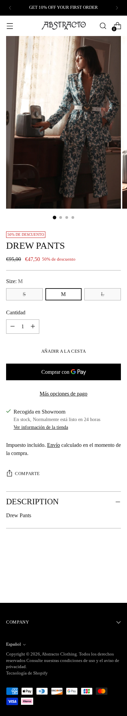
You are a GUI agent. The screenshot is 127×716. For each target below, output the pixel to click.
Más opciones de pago (63, 394)
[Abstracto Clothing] (64, 26)
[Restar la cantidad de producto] (33, 326)
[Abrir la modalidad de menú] (10, 26)
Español (13, 644)
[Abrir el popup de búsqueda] (103, 26)
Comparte (27, 473)
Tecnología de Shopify (27, 673)
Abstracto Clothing (59, 654)
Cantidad (15, 312)
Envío (53, 445)
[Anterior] (10, 8)
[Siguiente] (116, 8)
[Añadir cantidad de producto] (12, 326)
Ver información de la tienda (41, 427)
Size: (14, 281)
